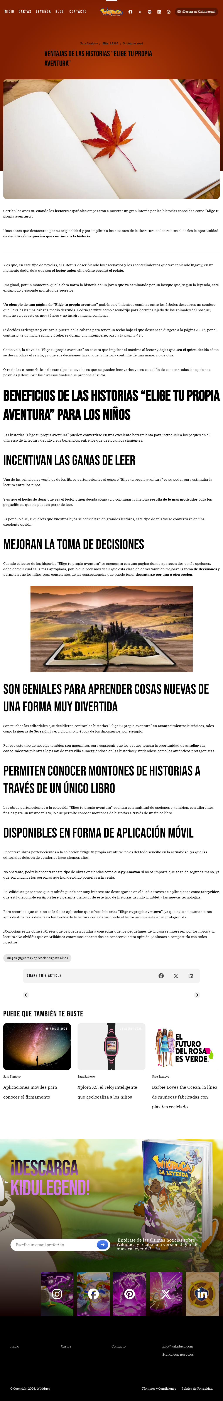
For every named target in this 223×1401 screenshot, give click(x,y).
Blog (60, 11)
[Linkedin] (159, 11)
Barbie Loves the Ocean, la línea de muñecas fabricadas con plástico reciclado (184, 1097)
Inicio (9, 11)
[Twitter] (140, 11)
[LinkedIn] (191, 976)
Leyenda (43, 11)
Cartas (25, 11)
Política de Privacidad (197, 1389)
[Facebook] (130, 11)
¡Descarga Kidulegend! (199, 12)
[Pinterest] (149, 11)
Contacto (78, 11)
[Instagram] (169, 11)
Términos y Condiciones (159, 1389)
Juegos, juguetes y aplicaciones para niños (37, 958)
